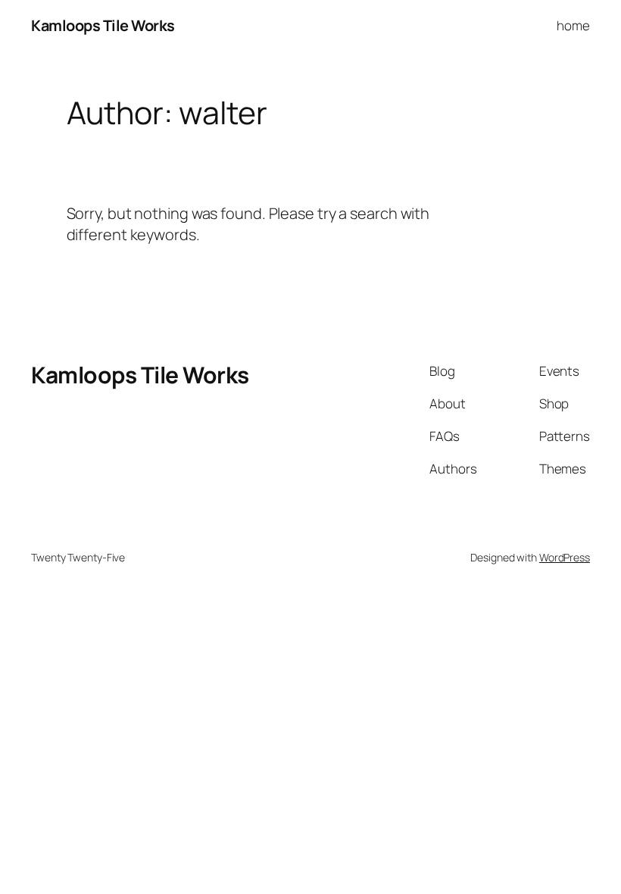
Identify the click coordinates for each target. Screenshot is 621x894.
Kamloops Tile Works (103, 25)
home (573, 25)
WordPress (564, 557)
